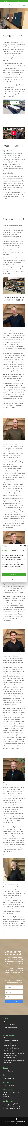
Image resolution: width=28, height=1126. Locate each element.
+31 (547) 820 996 (8, 1)
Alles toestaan (14, 574)
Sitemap (6, 1030)
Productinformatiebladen (11, 1027)
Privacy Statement (9, 1024)
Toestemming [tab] (5, 550)
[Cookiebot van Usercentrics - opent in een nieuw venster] (20, 546)
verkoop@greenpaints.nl (10, 1071)
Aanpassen (13, 579)
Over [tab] (23, 550)
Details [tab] (14, 550)
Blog (5, 1021)
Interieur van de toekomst (11, 1048)
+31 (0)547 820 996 (8, 1078)
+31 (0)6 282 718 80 (8, 1085)
